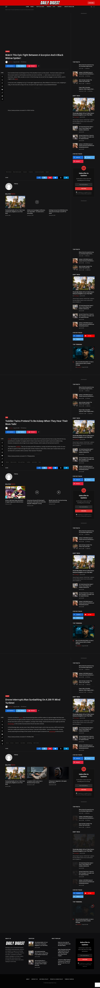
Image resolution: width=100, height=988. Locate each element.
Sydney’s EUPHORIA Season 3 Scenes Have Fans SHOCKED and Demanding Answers (86, 73)
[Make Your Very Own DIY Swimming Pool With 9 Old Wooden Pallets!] (54, 943)
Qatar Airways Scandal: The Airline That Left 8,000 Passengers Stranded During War (87, 80)
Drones (11, 743)
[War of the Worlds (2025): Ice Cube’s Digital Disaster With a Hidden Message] (84, 353)
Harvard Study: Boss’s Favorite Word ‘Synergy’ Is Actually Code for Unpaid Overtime (86, 137)
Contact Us (34, 979)
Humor (7, 696)
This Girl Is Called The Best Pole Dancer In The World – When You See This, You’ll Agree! (64, 962)
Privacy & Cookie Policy (56, 979)
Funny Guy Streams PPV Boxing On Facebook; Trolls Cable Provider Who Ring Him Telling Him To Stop (36, 502)
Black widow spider (17, 172)
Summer (17, 743)
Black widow (8, 172)
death (16, 79)
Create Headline (69, 6)
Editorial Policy (43, 979)
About (28, 979)
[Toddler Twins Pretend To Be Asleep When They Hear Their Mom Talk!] (37, 396)
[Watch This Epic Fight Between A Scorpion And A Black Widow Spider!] (37, 30)
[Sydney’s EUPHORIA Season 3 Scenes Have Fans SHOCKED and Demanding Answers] (75, 74)
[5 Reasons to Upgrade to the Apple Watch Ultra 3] (59, 773)
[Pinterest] (2, 83)
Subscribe (91, 2)
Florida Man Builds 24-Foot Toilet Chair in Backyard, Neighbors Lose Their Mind (15, 211)
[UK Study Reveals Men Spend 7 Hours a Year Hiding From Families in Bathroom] (75, 128)
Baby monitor (13, 462)
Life (54, 6)
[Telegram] (2, 99)
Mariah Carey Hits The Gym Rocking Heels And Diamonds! (58, 501)
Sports (49, 6)
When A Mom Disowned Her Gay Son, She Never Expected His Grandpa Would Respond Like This (86, 65)
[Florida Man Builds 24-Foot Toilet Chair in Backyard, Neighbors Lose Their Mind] (15, 202)
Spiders (47, 172)
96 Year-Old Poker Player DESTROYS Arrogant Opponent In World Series (14, 501)
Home (27, 6)
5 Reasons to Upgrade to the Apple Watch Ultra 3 (58, 782)
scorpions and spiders (39, 172)
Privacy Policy (84, 193)
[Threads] (2, 86)
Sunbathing (29, 743)
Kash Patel (79, 367)
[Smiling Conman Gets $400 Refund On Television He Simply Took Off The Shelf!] (59, 202)
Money (59, 6)
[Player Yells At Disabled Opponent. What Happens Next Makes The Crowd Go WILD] (75, 89)
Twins (9, 439)
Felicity (11, 62)
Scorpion (25, 172)
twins (40, 462)
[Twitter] (2, 79)
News (32, 6)
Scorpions (31, 172)
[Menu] (6, 7)
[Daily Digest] (50, 3)
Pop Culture (40, 6)
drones (21, 717)
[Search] (91, 7)
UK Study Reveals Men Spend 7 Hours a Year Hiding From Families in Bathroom (86, 128)
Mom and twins (21, 462)
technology (11, 724)
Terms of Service (69, 979)
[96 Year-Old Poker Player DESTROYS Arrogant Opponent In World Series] (15, 492)
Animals (7, 51)
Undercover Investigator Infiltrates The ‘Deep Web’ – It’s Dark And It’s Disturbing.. (36, 211)
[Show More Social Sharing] (38, 66)
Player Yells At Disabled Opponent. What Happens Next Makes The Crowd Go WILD (86, 88)
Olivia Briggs (76, 117)
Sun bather (23, 743)
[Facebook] (2, 76)
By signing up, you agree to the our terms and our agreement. (85, 965)
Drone (7, 743)
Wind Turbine (36, 743)
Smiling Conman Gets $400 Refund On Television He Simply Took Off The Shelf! (58, 211)
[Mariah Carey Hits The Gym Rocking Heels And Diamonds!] (59, 492)
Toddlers (28, 462)
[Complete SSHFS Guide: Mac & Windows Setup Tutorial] (37, 773)
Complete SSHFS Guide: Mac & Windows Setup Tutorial (34, 782)
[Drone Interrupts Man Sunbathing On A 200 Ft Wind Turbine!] (37, 675)
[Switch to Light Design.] (94, 6)
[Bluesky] (2, 89)
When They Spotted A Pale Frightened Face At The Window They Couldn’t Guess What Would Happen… (64, 953)
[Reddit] (2, 95)
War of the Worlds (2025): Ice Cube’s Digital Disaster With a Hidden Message (84, 363)
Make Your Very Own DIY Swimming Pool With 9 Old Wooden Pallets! (64, 944)
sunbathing (52, 731)
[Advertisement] (37, 99)
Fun (6, 417)
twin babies (34, 462)
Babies (7, 462)
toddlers (18, 446)
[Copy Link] (2, 92)
